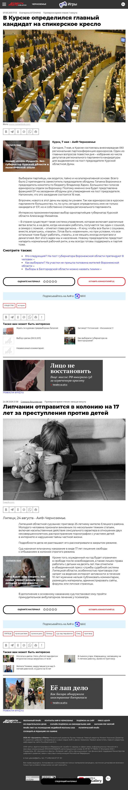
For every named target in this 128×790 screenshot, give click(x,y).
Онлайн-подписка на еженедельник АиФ (70, 724)
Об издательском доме (35, 724)
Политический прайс (89, 728)
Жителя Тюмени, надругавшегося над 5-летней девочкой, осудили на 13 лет (36, 667)
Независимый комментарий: (30, 348)
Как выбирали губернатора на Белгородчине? (92, 339)
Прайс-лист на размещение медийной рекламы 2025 (49, 728)
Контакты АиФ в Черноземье (59, 721)
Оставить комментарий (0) (101, 281)
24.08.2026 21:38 (10, 402)
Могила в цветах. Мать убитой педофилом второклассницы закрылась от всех (37, 657)
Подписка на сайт (85, 721)
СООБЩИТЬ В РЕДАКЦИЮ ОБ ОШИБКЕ (40, 731)
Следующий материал (66, 781)
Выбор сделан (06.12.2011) (28, 338)
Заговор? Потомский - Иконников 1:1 (95, 328)
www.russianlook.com (19, 124)
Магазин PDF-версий (104, 724)
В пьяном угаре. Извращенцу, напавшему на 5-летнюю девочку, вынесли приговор (99, 657)
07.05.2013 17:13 (10, 13)
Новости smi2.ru (13, 392)
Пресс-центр (104, 721)
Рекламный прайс (32, 721)
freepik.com (8, 502)
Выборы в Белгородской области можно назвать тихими (62, 269)
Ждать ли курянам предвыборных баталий (37, 328)
